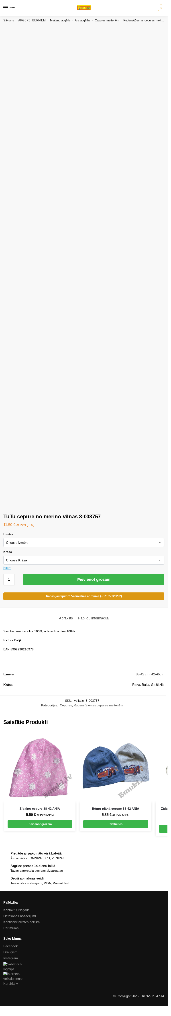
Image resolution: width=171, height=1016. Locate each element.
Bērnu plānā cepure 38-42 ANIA (115, 808)
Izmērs (8, 534)
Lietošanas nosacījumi (19, 916)
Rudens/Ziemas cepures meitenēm (145, 20)
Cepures (66, 705)
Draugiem (10, 952)
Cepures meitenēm (107, 20)
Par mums (11, 928)
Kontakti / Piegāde (16, 910)
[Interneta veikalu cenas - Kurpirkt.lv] (83, 979)
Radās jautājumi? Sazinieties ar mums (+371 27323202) (84, 596)
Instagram (10, 958)
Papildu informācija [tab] (93, 618)
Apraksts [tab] (66, 618)
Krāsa (7, 552)
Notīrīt (7, 567)
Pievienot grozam (93, 579)
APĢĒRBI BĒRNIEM (32, 20)
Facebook (10, 946)
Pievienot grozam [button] (40, 824)
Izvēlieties (115, 824)
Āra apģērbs (82, 20)
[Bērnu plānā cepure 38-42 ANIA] (115, 766)
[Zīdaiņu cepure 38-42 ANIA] (39, 766)
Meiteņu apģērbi (60, 20)
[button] (160, 8)
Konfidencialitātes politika (21, 922)
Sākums (8, 20)
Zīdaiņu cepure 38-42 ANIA (40, 808)
